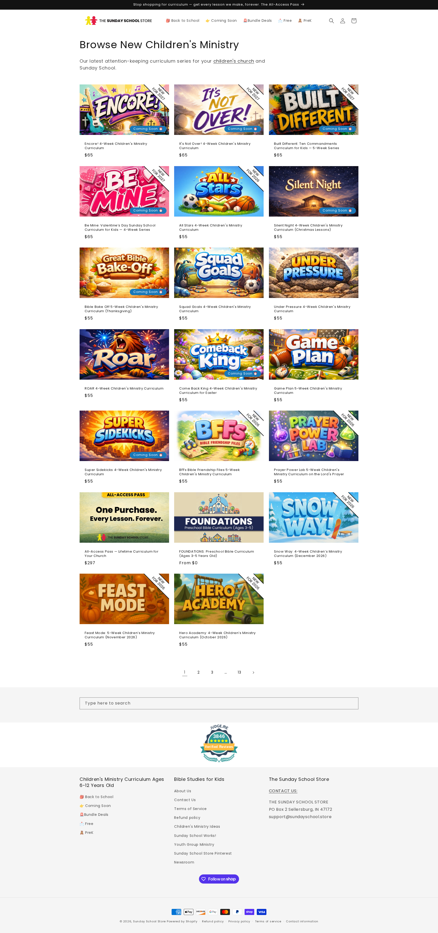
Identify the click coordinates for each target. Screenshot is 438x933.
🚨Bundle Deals (94, 814)
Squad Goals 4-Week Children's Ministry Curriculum (215, 309)
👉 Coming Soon (95, 805)
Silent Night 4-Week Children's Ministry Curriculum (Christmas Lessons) (308, 227)
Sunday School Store (149, 921)
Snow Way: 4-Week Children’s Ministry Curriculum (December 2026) (308, 553)
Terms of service (268, 921)
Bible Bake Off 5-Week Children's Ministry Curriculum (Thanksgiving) (121, 309)
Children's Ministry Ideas (197, 826)
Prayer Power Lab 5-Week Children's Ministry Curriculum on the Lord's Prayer (309, 472)
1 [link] (185, 672)
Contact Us (185, 799)
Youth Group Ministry (194, 844)
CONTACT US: (283, 791)
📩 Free (87, 823)
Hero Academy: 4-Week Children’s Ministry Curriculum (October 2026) (217, 635)
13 (239, 672)
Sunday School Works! (195, 835)
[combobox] (219, 703)
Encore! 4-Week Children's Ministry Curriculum (116, 146)
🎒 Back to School (97, 796)
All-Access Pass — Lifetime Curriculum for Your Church (122, 553)
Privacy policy (239, 921)
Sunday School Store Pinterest (203, 853)
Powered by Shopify (182, 921)
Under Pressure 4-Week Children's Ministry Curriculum (312, 309)
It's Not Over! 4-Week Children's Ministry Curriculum (215, 146)
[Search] (352, 703)
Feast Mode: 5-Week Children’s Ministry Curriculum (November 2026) (120, 635)
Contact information (302, 921)
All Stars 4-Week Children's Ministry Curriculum (210, 227)
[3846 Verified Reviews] (219, 763)
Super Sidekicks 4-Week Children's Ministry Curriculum (123, 472)
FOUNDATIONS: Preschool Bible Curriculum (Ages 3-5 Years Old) (216, 553)
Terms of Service (190, 808)
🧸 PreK (87, 832)
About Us (182, 790)
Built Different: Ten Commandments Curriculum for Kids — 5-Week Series (306, 146)
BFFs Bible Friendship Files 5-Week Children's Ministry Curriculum (209, 472)
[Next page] (253, 672)
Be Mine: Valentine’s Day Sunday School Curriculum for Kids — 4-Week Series (120, 227)
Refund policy (187, 817)
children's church (233, 61)
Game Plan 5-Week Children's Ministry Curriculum (308, 390)
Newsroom (184, 862)
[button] (331, 20)
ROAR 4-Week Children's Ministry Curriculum (124, 388)
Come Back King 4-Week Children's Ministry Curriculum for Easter (218, 390)
